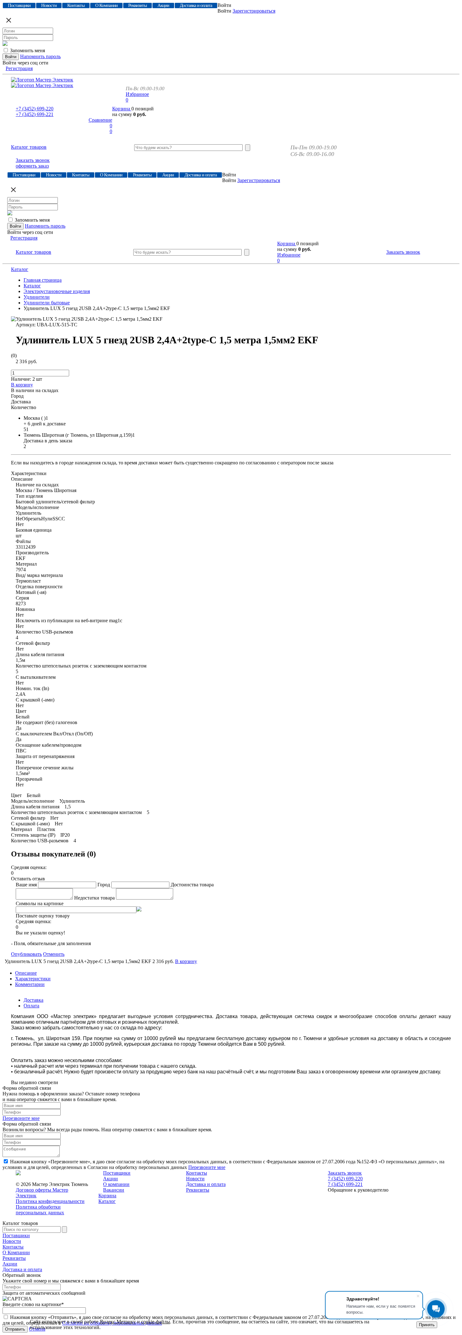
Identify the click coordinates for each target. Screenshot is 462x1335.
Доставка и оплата (206, 1184)
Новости (195, 1178)
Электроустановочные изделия (57, 291)
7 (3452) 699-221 (345, 1184)
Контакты (196, 1173)
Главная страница (43, 280)
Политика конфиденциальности (50, 1201)
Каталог (19, 269)
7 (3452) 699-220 (345, 1178)
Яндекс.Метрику (118, 1321)
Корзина (121, 108)
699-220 (34, 108)
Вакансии (113, 1190)
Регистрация (19, 68)
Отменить (53, 954)
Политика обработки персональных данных (40, 1209)
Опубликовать (26, 954)
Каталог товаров (29, 147)
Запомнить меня (27, 50)
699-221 (34, 114)
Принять (427, 1324)
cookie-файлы (155, 1321)
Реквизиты (197, 1190)
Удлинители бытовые (47, 302)
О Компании (16, 1252)
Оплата (31, 1005)
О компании (116, 1184)
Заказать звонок (33, 160)
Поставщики (116, 1173)
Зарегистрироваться (254, 11)
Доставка (33, 1000)
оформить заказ (32, 166)
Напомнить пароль (40, 56)
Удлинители (37, 297)
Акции (110, 1178)
